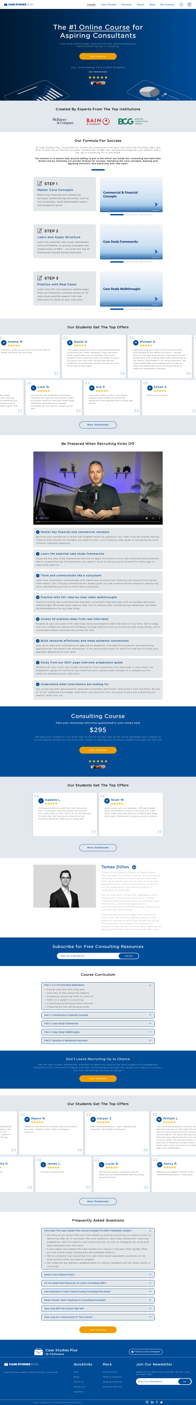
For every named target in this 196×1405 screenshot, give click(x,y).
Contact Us (79, 1387)
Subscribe (129, 956)
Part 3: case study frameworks (61, 1023)
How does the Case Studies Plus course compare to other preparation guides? (88, 1230)
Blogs (77, 1377)
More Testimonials (98, 425)
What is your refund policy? (59, 1274)
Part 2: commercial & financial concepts (66, 1015)
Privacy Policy (110, 1372)
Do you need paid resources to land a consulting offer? (75, 1283)
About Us (78, 1382)
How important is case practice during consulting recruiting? (77, 1291)
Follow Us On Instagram (147, 1352)
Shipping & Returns (112, 1382)
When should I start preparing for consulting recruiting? (75, 1300)
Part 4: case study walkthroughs (62, 1032)
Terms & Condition (112, 1377)
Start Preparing (98, 56)
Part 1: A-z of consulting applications (64, 985)
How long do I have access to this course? (68, 1317)
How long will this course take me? (64, 1308)
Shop (76, 1372)
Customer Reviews (112, 1387)
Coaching (78, 1392)
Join (184, 1381)
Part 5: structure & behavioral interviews (65, 1040)
